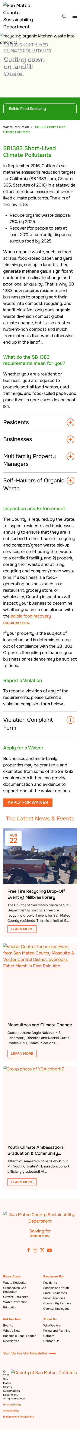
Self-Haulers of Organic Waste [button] (33, 484)
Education (10, 1307)
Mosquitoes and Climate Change (39, 1025)
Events (8, 1325)
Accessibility (11, 1410)
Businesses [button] (17, 439)
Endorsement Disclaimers (18, 1416)
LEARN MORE (22, 929)
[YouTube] (49, 1250)
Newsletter (11, 1341)
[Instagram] (35, 1250)
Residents (50, 1283)
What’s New (11, 1331)
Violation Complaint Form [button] (28, 723)
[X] (42, 1250)
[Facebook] (28, 1250)
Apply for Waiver (28, 802)
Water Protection (15, 1302)
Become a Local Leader (19, 1336)
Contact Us (51, 1341)
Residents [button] (16, 422)
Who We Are (52, 1325)
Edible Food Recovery (27, 109)
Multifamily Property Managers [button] (29, 460)
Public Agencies (54, 1298)
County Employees (56, 1309)
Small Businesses (55, 1293)
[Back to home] (18, 16)
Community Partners (57, 1303)
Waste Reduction (15, 1283)
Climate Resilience (15, 1297)
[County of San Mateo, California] (44, 1372)
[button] (64, 16)
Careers (48, 1336)
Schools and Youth (56, 1288)
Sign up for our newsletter (25, 1353)
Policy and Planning (56, 1331)
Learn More (22, 1053)
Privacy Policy (12, 1404)
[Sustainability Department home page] (40, 1217)
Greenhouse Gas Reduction (14, 1290)
